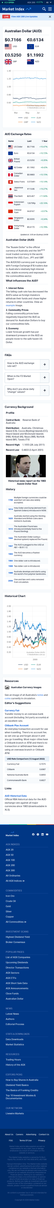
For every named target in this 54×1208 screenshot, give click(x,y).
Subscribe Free (27, 1190)
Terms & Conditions (12, 1202)
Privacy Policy (31, 1202)
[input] (27, 1183)
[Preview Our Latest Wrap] (15, 1197)
